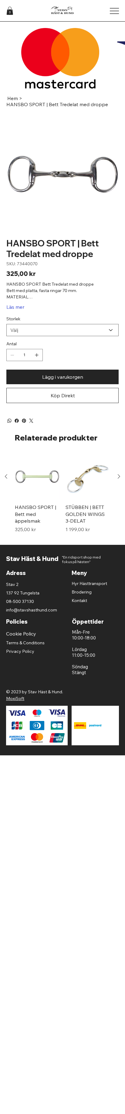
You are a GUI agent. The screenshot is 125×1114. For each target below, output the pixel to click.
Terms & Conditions (25, 643)
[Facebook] (17, 421)
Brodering (82, 592)
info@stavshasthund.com (31, 610)
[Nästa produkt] (119, 476)
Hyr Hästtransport (89, 583)
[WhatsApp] (9, 421)
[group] (62, 497)
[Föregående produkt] (6, 476)
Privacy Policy (20, 651)
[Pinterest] (24, 421)
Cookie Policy (21, 634)
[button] (9, 11)
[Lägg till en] (37, 355)
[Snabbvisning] (37, 476)
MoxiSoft (15, 698)
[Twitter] (31, 421)
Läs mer (15, 307)
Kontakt (79, 600)
